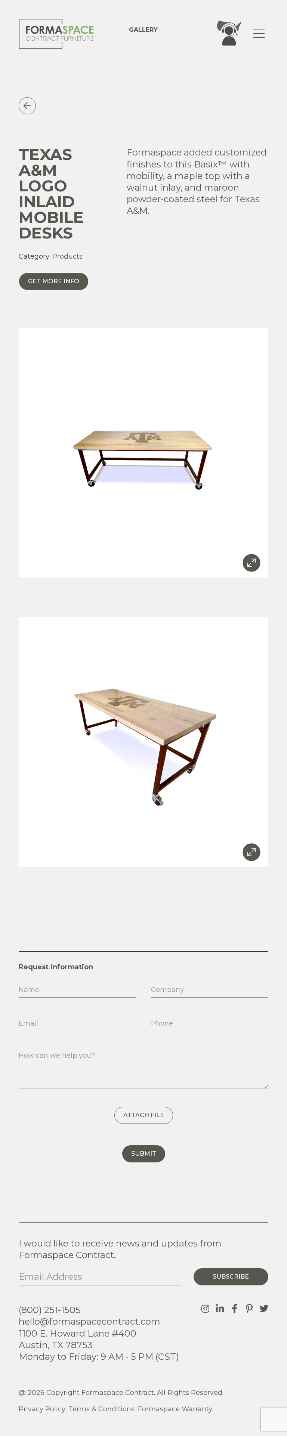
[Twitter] (263, 1308)
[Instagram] (205, 1308)
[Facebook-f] (234, 1308)
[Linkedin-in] (220, 1308)
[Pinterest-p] (249, 1308)
